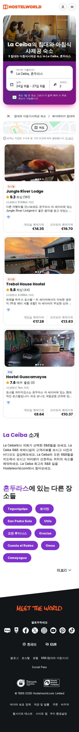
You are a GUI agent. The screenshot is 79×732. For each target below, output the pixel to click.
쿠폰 (55, 704)
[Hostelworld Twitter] (35, 630)
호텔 (10, 371)
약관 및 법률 (41, 704)
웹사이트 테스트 (23, 713)
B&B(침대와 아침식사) (54, 658)
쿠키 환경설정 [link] (58, 713)
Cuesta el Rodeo (20, 545)
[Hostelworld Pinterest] (62, 630)
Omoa (50, 545)
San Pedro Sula (20, 521)
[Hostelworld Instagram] (44, 630)
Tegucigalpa (18, 509)
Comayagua (17, 558)
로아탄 (44, 509)
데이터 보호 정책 (20, 704)
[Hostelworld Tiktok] (72, 630)
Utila (48, 521)
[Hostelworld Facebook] (26, 630)
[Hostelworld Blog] (7, 630)
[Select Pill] (63, 7)
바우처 (65, 704)
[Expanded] (8, 116)
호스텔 (11, 186)
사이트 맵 (42, 713)
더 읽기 (69, 138)
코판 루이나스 (17, 533)
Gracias (45, 533)
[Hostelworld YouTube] (53, 630)
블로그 (14, 658)
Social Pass (39, 667)
